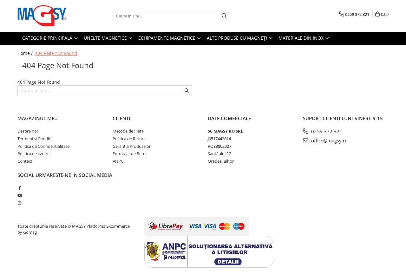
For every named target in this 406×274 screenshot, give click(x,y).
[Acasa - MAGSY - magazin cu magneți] (49, 16)
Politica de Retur (128, 138)
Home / (25, 53)
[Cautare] (224, 16)
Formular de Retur (130, 153)
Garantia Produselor (132, 146)
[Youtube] (19, 195)
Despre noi (27, 131)
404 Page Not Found (56, 53)
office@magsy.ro (329, 140)
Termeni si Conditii (34, 138)
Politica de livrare (33, 153)
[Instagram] (19, 203)
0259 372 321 (326, 131)
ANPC (118, 161)
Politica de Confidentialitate (43, 146)
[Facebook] (19, 188)
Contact (24, 161)
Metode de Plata (128, 131)
